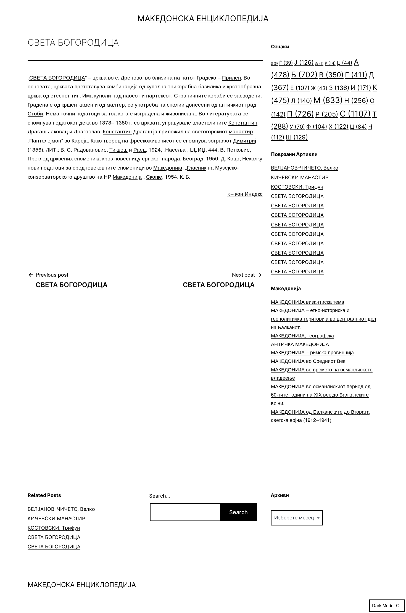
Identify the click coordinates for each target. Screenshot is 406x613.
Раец (139, 149)
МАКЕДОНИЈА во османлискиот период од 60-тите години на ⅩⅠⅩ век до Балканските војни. (321, 394)
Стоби (35, 113)
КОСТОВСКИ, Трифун (297, 187)
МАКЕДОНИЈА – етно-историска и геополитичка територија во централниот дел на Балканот (323, 318)
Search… (159, 496)
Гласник (196, 167)
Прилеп (231, 77)
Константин (242, 122)
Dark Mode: (383, 605)
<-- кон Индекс (245, 193)
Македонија (167, 167)
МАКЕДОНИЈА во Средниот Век (308, 360)
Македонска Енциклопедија (203, 18)
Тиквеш (118, 149)
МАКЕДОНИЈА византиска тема (307, 301)
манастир (241, 131)
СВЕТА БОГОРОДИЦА (57, 77)
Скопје (154, 176)
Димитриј (244, 140)
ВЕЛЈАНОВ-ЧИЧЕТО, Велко (304, 168)
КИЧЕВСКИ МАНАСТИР (299, 177)
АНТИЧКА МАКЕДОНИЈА (300, 343)
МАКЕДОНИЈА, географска (302, 335)
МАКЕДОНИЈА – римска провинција (312, 352)
